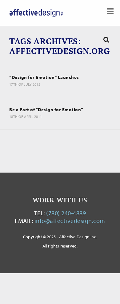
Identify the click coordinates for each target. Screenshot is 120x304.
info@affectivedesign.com (69, 220)
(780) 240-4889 (66, 213)
